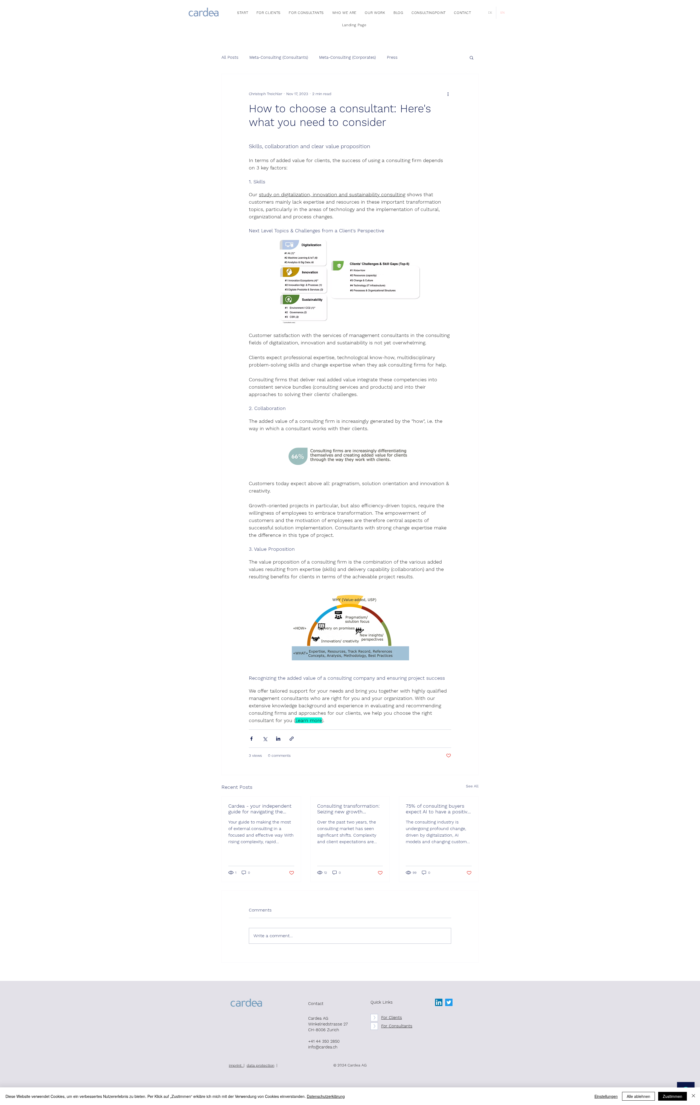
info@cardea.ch (322, 1047)
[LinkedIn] (438, 1002)
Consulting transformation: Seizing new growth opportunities (348, 808)
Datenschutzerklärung (326, 1096)
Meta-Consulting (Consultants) (278, 57)
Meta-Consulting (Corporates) (347, 57)
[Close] (693, 1096)
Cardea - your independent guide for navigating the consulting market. (259, 808)
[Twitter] (449, 1002)
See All (472, 786)
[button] (471, 57)
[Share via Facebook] (251, 738)
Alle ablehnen (638, 1096)
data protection (260, 1065)
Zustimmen (672, 1096)
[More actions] (448, 93)
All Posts (229, 57)
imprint (236, 1065)
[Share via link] (291, 738)
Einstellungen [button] (606, 1096)
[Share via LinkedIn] (278, 738)
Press (392, 57)
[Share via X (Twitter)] (264, 738)
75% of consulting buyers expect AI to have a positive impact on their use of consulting (438, 808)
